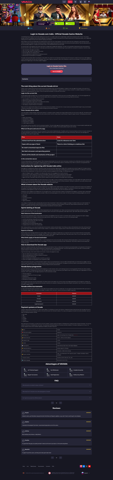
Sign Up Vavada (57, 71)
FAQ (53, 466)
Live (28, 466)
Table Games (33, 466)
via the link (76, 335)
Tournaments (41, 466)
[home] (26, 2)
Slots (24, 466)
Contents (48, 466)
